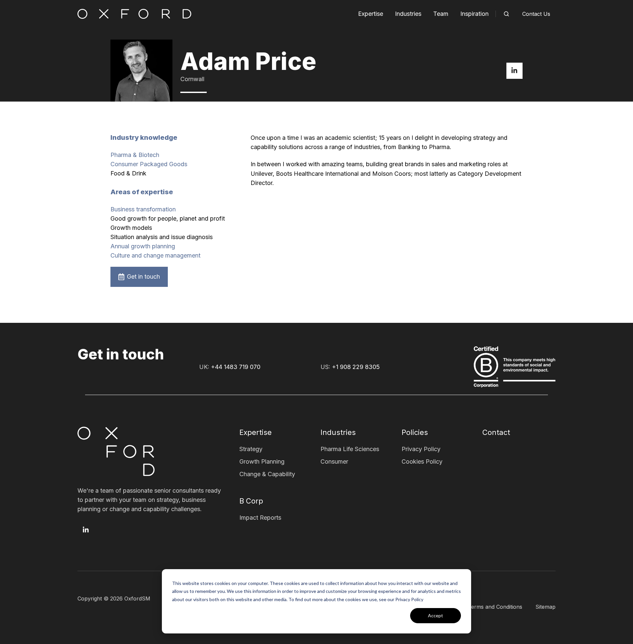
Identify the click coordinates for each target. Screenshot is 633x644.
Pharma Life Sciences (349, 448)
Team (440, 13)
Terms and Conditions (495, 606)
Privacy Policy (421, 448)
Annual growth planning (142, 246)
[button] (506, 14)
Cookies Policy (422, 461)
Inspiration (474, 13)
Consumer (334, 461)
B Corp (251, 501)
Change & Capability (267, 474)
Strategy (250, 448)
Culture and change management (155, 255)
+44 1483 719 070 (235, 366)
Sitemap (545, 606)
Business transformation (143, 209)
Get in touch (143, 276)
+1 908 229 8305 (356, 366)
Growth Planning (262, 461)
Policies (415, 432)
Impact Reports (260, 517)
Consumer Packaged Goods (148, 164)
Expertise (370, 13)
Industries (408, 13)
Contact (496, 432)
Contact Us (536, 14)
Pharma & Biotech (134, 154)
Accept (435, 615)
